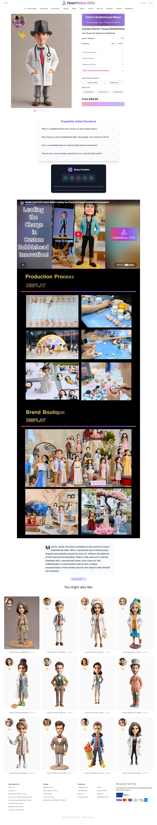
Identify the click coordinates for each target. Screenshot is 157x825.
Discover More (77, 579)
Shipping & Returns (89, 64)
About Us (11, 787)
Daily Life (99, 8)
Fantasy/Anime (83, 797)
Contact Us (12, 790)
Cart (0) (150, 3)
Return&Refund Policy (50, 790)
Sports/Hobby (82, 790)
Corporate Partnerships (16, 810)
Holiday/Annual (83, 787)
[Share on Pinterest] (78, 178)
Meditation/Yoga (102, 797)
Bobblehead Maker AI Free (17, 794)
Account (143, 3)
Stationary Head (92, 82)
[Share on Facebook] (72, 178)
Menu (6, 3)
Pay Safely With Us (126, 784)
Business (109, 8)
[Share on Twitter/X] (65, 178)
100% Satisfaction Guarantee (95, 70)
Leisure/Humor (102, 790)
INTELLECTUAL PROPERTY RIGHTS (54, 800)
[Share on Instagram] (85, 178)
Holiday (65, 8)
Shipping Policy (48, 787)
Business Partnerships (15, 806)
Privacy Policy (47, 794)
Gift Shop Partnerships (16, 803)
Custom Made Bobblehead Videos (19, 800)
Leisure (90, 8)
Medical (120, 43)
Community (44, 8)
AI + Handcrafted (30, 8)
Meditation (129, 8)
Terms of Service (48, 797)
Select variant (103, 104)
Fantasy (119, 8)
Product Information (89, 52)
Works (74, 8)
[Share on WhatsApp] (91, 178)
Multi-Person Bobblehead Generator (20, 797)
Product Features (88, 58)
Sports (82, 8)
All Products (55, 8)
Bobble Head (114, 82)
